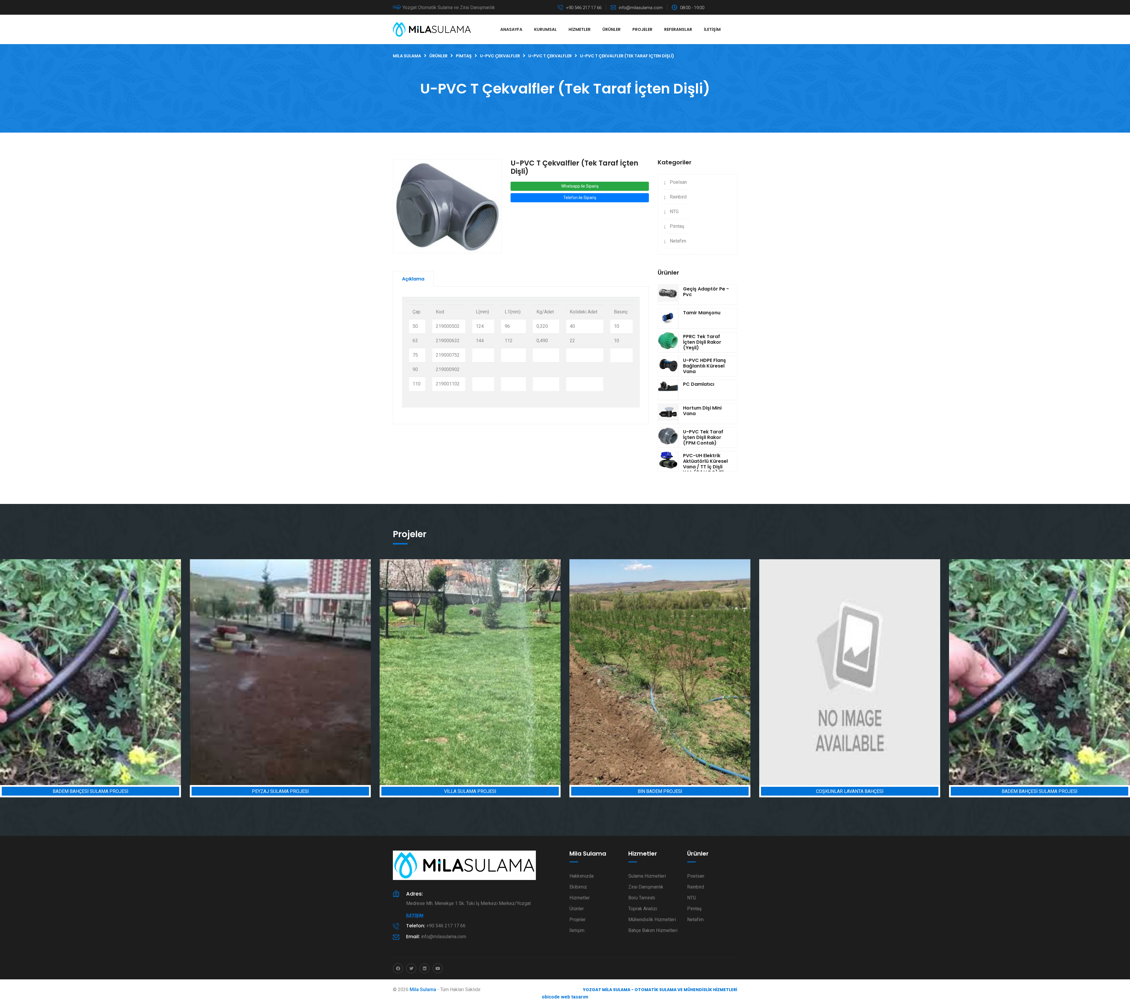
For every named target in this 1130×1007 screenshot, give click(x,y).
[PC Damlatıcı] (668, 390)
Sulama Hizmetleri (647, 876)
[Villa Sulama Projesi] (280, 672)
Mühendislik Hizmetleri (652, 919)
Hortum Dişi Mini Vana (702, 411)
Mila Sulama (423, 989)
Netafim (678, 241)
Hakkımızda (581, 876)
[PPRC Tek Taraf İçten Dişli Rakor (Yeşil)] (668, 342)
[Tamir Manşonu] (668, 318)
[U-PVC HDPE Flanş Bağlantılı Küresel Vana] (668, 366)
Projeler (642, 29)
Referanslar (678, 29)
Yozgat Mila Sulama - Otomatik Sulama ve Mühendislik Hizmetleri (660, 990)
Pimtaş (677, 226)
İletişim (712, 29)
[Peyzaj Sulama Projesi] (90, 672)
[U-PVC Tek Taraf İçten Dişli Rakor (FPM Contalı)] (668, 437)
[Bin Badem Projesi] (470, 672)
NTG (674, 211)
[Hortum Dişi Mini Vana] (668, 413)
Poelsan (678, 182)
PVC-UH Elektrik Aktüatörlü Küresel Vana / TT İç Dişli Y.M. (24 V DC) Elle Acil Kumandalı (705, 467)
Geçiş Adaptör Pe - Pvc (706, 291)
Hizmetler (580, 29)
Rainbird (678, 197)
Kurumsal (545, 29)
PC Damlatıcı (698, 384)
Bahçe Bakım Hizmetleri (652, 930)
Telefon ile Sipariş (579, 197)
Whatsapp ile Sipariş (580, 186)
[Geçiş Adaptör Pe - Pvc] (668, 294)
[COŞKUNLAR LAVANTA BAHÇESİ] (659, 672)
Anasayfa (511, 29)
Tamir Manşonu (701, 312)
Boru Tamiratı (641, 898)
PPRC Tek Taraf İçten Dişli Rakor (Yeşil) (702, 342)
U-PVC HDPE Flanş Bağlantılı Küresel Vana (704, 366)
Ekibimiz (578, 887)
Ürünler (611, 29)
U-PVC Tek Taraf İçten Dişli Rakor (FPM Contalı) (703, 437)
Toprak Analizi (642, 908)
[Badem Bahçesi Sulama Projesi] (849, 672)
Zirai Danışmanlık (645, 887)
